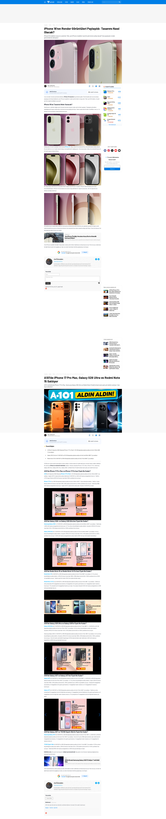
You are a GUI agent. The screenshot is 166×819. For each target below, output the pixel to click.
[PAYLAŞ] (89, 87)
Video (83, 2)
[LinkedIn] (99, 259)
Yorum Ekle (49, 798)
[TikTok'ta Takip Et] (119, 150)
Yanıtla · (51, 807)
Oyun (66, 2)
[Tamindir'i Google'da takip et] (72, 252)
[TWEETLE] (93, 87)
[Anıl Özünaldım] (49, 259)
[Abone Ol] (99, 86)
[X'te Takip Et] (112, 150)
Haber (72, 2)
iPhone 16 (67, 147)
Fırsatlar (90, 2)
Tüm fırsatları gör (112, 124)
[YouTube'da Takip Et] (115, 150)
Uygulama (59, 2)
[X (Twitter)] (96, 259)
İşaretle (55, 807)
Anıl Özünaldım (51, 85)
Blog (78, 2)
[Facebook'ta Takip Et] (105, 150)
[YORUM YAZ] (96, 87)
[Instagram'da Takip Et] (108, 150)
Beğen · (47, 807)
